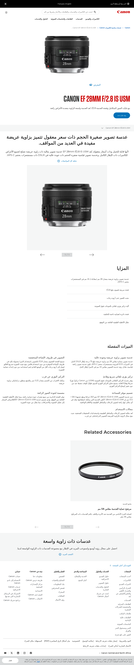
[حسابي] (6, 12)
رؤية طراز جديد (121, 115)
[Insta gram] (24, 653)
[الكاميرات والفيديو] (84, 19)
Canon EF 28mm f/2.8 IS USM (118, 128)
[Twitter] (12, 653)
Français (61, 4)
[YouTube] (5, 653)
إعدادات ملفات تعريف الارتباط (94, 646)
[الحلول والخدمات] (34, 19)
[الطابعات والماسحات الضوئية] (50, 19)
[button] (91, 254)
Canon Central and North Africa (116, 653)
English (68, 4)
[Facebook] (31, 653)
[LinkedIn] (18, 653)
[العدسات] (75, 19)
